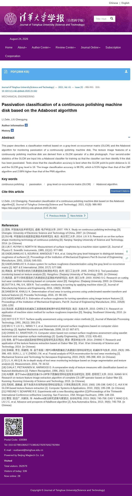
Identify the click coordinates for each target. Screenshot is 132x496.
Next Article (76, 215)
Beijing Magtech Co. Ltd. (31, 455)
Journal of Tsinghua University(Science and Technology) (28, 87)
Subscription (113, 47)
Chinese (113, 3)
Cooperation (12, 56)
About (21, 47)
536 (25, 471)
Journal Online (90, 47)
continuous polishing (13, 184)
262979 (23, 466)
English (125, 3)
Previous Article (57, 215)
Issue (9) (79, 87)
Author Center (40, 47)
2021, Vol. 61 (64, 87)
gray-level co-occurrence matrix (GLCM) (69, 184)
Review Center (65, 47)
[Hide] (126, 258)
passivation (35, 184)
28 (19, 476)
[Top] (126, 251)
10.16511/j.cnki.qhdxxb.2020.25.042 (19, 91)
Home (9, 47)
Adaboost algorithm (106, 184)
